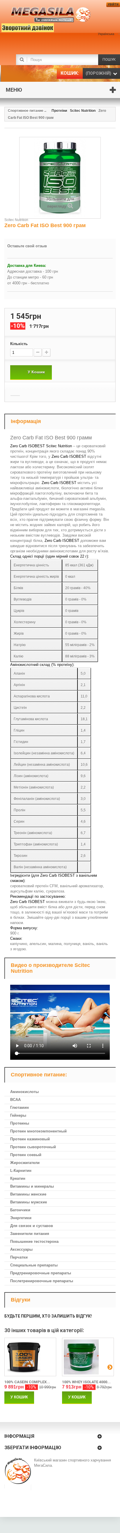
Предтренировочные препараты (40, 1273)
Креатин (17, 1178)
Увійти (113, 4)
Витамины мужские (28, 1202)
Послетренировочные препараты (41, 1281)
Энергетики (20, 1218)
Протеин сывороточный (33, 1147)
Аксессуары (21, 1249)
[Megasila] (51, 15)
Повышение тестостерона (34, 1241)
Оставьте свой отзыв (27, 246)
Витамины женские (28, 1194)
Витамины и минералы (32, 1186)
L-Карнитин (20, 1170)
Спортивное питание (25, 111)
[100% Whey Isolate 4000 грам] (88, 1357)
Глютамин (19, 1107)
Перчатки (19, 1257)
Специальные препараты (34, 1265)
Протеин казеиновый (30, 1139)
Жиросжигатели (25, 1162)
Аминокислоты (24, 1092)
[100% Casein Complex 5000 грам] (30, 1357)
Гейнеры (18, 1115)
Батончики (20, 1210)
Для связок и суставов (31, 1226)
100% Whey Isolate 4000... (86, 1382)
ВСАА (15, 1099)
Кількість (19, 344)
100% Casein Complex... (27, 1382)
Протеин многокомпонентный (38, 1131)
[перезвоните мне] (18, 26)
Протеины (19, 1123)
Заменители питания (29, 1233)
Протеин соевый (25, 1155)
